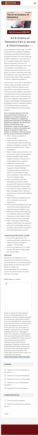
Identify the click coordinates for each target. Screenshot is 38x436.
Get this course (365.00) (19, 32)
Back (6, 414)
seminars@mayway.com (11, 269)
